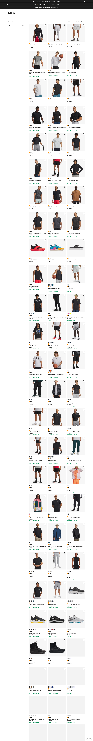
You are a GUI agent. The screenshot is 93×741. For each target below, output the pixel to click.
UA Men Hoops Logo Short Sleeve (35, 374)
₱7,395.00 (50, 318)
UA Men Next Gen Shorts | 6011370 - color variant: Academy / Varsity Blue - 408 (53, 342)
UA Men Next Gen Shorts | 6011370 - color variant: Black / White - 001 (49, 342)
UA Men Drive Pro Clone (72, 661)
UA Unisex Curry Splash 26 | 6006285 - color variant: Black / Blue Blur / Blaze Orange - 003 (33, 629)
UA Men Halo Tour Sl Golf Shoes (73, 604)
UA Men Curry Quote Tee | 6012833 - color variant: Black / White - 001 (49, 715)
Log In (86, 1)
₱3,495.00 (69, 347)
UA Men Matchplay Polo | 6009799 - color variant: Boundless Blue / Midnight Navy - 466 (53, 457)
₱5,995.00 (69, 433)
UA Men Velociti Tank (71, 72)
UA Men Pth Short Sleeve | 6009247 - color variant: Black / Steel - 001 (49, 514)
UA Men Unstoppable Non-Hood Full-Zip (75, 546)
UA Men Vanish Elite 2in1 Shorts (73, 99)
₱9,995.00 (69, 606)
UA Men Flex (69, 690)
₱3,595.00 (31, 208)
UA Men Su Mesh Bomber (53, 403)
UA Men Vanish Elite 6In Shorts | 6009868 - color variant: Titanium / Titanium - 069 (31, 428)
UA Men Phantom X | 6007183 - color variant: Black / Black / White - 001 (49, 629)
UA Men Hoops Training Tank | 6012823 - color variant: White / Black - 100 (51, 285)
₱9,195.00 (69, 490)
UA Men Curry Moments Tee (34, 345)
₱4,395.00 (69, 46)
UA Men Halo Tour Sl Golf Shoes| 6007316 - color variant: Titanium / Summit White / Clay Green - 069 (70, 601)
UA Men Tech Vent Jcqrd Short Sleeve (36, 575)
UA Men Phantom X (52, 633)
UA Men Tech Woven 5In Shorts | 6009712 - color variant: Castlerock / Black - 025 (31, 457)
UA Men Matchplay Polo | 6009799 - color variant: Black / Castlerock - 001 (49, 457)
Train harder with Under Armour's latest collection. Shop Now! (46, 1)
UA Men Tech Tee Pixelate (53, 233)
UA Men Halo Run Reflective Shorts (74, 44)
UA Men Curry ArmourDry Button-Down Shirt (37, 73)
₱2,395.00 (69, 155)
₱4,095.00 (31, 433)
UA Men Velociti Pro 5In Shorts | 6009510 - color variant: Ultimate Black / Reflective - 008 (49, 485)
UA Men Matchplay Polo (53, 460)
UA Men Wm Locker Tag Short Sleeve (36, 317)
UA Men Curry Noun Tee (53, 431)
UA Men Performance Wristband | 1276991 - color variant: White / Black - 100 (51, 687)
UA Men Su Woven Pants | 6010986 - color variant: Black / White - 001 (29, 399)
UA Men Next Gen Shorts (53, 345)
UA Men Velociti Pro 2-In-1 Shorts (35, 489)
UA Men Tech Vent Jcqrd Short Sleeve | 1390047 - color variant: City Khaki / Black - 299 (31, 571)
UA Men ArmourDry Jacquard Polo (74, 127)
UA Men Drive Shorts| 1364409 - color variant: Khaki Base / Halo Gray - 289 (51, 601)
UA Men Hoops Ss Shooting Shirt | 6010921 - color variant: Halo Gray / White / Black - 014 (70, 399)
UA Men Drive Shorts (52, 604)
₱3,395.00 (31, 101)
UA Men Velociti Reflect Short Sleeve (74, 153)
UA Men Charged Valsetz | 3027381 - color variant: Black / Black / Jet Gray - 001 (29, 658)
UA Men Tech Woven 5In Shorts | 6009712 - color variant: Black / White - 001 (29, 457)
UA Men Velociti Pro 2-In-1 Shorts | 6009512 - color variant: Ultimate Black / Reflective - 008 (29, 485)
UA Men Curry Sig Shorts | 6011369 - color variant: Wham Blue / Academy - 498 (70, 342)
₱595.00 (49, 692)
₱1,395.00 (31, 606)
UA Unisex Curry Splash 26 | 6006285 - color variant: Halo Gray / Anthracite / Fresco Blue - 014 (35, 629)
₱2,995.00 (69, 208)
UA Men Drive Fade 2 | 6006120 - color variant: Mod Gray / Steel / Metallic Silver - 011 (68, 629)
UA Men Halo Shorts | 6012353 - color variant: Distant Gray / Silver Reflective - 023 (68, 285)
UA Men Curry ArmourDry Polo (35, 127)
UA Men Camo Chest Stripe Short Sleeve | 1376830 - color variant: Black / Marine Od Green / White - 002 (29, 601)
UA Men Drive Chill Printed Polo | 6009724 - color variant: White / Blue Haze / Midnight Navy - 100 (70, 428)
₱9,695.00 (50, 663)
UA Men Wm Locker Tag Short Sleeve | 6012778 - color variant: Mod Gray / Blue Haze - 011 (31, 313)
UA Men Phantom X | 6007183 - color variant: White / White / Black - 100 (51, 629)
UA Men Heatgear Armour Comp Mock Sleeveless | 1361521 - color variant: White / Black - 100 (70, 571)
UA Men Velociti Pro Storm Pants (73, 517)
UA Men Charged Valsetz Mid (35, 690)
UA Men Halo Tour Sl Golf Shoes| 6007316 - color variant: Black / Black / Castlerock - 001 (68, 601)
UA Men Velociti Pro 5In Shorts (54, 489)
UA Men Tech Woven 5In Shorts (35, 460)
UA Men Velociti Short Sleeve (35, 180)
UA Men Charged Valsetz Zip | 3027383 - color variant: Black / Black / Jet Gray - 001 (49, 658)
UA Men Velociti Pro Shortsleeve (54, 206)
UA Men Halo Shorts (71, 288)
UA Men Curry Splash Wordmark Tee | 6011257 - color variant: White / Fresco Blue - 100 (31, 715)
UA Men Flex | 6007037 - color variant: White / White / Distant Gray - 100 (72, 687)
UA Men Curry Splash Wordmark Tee (36, 719)
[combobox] (76, 4)
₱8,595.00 (69, 634)
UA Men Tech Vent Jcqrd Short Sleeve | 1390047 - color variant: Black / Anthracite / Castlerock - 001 (29, 571)
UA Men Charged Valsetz (34, 661)
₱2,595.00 (50, 73)
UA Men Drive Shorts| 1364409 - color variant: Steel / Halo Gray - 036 (49, 601)
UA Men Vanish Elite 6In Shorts (35, 431)
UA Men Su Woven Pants (34, 403)
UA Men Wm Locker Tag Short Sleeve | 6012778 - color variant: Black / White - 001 (29, 313)
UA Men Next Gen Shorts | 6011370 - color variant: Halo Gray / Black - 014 (51, 342)
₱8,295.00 (69, 547)
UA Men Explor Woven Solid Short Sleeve (75, 206)
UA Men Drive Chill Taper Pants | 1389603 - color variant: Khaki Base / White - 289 (51, 571)
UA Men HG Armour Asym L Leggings (55, 44)
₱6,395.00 (31, 519)
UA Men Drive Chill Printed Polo (73, 431)
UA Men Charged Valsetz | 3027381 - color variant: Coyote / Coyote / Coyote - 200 (31, 658)
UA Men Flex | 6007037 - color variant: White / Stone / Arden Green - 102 (74, 687)
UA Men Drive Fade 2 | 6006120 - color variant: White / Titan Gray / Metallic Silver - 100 (70, 629)
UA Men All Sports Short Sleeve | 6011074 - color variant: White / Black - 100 (70, 715)
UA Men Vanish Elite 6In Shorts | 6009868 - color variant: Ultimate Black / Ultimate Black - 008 (29, 428)
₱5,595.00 (31, 128)
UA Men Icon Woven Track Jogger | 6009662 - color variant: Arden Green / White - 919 (68, 457)
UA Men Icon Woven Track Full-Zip (36, 517)
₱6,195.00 (31, 261)
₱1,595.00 (50, 234)
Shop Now (56, 7)
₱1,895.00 (31, 47)
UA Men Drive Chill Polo (33, 153)
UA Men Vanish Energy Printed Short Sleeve (57, 127)
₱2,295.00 (69, 261)
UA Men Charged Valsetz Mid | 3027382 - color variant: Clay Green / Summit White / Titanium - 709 (33, 687)
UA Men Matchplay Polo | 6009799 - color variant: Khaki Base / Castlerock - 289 (51, 457)
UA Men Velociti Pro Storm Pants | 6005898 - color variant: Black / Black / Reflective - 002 (68, 514)
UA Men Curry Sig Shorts (72, 345)
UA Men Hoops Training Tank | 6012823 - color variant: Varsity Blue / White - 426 (53, 285)
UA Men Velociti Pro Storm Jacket (55, 546)
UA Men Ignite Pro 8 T (71, 259)
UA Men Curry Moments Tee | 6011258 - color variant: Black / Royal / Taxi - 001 (29, 342)
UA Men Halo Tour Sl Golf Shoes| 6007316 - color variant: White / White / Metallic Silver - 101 (72, 601)
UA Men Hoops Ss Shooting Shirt (73, 403)
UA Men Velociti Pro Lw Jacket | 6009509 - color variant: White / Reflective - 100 (68, 485)
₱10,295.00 (69, 663)
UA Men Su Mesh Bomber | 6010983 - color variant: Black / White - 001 (49, 399)
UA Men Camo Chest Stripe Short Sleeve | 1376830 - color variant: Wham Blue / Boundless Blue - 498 (33, 601)
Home (9, 21)
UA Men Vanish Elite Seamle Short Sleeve (37, 99)
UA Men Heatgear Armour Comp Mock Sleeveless (75, 575)
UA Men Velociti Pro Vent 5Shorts (54, 180)
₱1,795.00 (31, 461)
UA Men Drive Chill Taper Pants (54, 575)
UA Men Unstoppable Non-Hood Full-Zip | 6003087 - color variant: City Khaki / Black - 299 (70, 542)
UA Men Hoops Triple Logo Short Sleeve (56, 374)
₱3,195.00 (50, 181)
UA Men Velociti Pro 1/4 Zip (72, 180)
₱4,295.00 (69, 692)
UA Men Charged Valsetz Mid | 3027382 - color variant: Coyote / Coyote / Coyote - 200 (31, 687)
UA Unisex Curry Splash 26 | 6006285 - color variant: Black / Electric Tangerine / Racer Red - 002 (31, 629)
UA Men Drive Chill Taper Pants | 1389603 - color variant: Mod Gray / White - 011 (49, 571)
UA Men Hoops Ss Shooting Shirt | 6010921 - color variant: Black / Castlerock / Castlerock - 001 (68, 399)
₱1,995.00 (69, 234)
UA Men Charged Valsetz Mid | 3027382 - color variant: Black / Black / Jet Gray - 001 (29, 687)
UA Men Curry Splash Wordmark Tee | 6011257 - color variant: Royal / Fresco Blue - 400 (33, 715)
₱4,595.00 (50, 606)
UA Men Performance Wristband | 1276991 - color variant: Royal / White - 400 (53, 687)
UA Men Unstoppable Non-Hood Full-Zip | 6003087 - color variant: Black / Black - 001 (68, 542)
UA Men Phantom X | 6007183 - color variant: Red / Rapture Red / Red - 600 (53, 629)
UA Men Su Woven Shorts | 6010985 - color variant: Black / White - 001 (68, 371)
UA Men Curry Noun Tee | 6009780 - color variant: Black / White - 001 (49, 428)
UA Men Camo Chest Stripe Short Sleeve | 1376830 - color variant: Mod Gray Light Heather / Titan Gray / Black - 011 (31, 601)
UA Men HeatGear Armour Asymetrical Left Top (37, 45)
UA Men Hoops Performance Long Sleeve (56, 72)
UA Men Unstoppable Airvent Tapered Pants (57, 317)
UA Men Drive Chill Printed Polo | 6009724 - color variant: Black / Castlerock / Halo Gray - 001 (68, 428)
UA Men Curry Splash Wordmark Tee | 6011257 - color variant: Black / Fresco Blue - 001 (29, 715)
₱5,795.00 (31, 74)
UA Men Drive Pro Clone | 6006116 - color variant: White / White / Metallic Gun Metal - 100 (70, 658)
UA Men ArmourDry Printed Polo (54, 153)
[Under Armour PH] (7, 4)
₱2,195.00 (69, 73)
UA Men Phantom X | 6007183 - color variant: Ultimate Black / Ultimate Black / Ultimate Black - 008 (54, 629)
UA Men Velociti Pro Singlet (34, 286)
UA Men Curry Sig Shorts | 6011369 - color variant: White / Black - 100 (68, 342)
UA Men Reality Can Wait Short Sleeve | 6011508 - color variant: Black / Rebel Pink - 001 (68, 313)
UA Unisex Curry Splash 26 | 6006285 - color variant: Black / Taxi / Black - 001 (29, 629)
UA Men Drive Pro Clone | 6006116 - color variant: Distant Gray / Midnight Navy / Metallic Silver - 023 (68, 658)
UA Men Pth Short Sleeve (53, 517)
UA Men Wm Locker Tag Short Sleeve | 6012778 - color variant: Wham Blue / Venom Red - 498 (33, 313)
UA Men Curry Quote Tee (53, 719)
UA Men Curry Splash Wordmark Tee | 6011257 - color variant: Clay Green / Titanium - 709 (35, 715)
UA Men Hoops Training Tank (54, 288)
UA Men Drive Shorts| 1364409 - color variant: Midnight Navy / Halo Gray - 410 (53, 601)
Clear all (22, 25)
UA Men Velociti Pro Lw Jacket (73, 489)
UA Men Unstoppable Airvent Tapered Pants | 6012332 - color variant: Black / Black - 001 (49, 313)
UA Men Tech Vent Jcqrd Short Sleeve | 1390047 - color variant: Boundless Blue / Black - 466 (33, 571)
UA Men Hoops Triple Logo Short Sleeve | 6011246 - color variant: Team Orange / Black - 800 (51, 371)
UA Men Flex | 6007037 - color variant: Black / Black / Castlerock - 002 (70, 687)
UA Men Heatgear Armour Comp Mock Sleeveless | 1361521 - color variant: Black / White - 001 (68, 571)
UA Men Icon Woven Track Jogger (74, 460)
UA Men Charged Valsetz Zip (54, 661)
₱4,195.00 (69, 181)
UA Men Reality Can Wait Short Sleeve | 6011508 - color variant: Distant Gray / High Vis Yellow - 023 (70, 313)
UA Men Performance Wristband (54, 690)
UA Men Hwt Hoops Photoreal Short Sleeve (37, 546)
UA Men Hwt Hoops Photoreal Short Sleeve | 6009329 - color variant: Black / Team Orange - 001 (29, 542)
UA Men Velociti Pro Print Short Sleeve (36, 206)
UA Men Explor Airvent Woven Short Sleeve (37, 233)
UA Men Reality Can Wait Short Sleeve (75, 317)
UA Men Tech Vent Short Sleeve (73, 233)
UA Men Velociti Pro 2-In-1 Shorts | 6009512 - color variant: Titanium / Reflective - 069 (31, 485)
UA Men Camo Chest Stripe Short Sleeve (37, 604)
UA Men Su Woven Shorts (72, 374)
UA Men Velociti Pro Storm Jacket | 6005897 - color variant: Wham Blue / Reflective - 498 (49, 542)
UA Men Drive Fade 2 (71, 633)
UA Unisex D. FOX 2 (33, 259)
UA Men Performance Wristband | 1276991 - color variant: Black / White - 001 (49, 687)
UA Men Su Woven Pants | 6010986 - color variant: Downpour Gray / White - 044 (31, 399)
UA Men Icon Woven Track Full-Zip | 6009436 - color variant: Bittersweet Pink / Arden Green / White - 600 (29, 514)
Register (82, 1)
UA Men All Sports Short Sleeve (73, 719)
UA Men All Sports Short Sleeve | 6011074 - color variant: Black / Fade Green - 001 (68, 715)
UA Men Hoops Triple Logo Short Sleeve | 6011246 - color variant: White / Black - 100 (49, 371)
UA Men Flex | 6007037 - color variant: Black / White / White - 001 (68, 687)
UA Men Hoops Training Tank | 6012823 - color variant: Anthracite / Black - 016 (49, 285)
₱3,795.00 (69, 101)
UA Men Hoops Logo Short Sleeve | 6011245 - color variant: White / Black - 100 (29, 371)
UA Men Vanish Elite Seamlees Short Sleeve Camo (57, 100)
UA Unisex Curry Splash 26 (34, 633)
